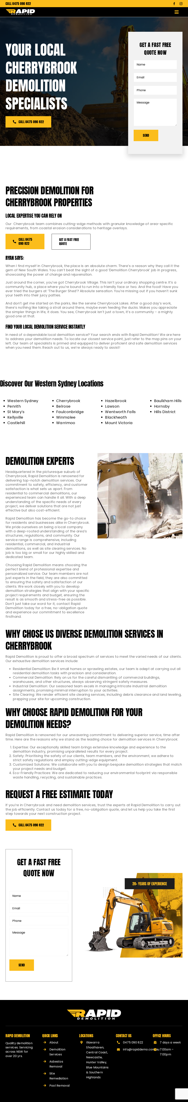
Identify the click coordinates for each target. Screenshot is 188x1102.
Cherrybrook (68, 400)
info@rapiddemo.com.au (141, 1049)
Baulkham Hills (168, 400)
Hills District (165, 411)
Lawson (112, 406)
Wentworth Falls (120, 411)
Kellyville (15, 417)
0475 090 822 (21, 3)
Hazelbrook (115, 400)
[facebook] (174, 3)
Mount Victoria (119, 422)
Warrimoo (65, 422)
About (53, 1042)
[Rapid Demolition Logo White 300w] (20, 10)
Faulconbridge (70, 411)
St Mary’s (15, 411)
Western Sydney (22, 400)
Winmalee (65, 417)
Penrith (14, 406)
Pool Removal (59, 1085)
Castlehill (16, 422)
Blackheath (116, 417)
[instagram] (181, 3)
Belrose (63, 406)
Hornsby (162, 406)
